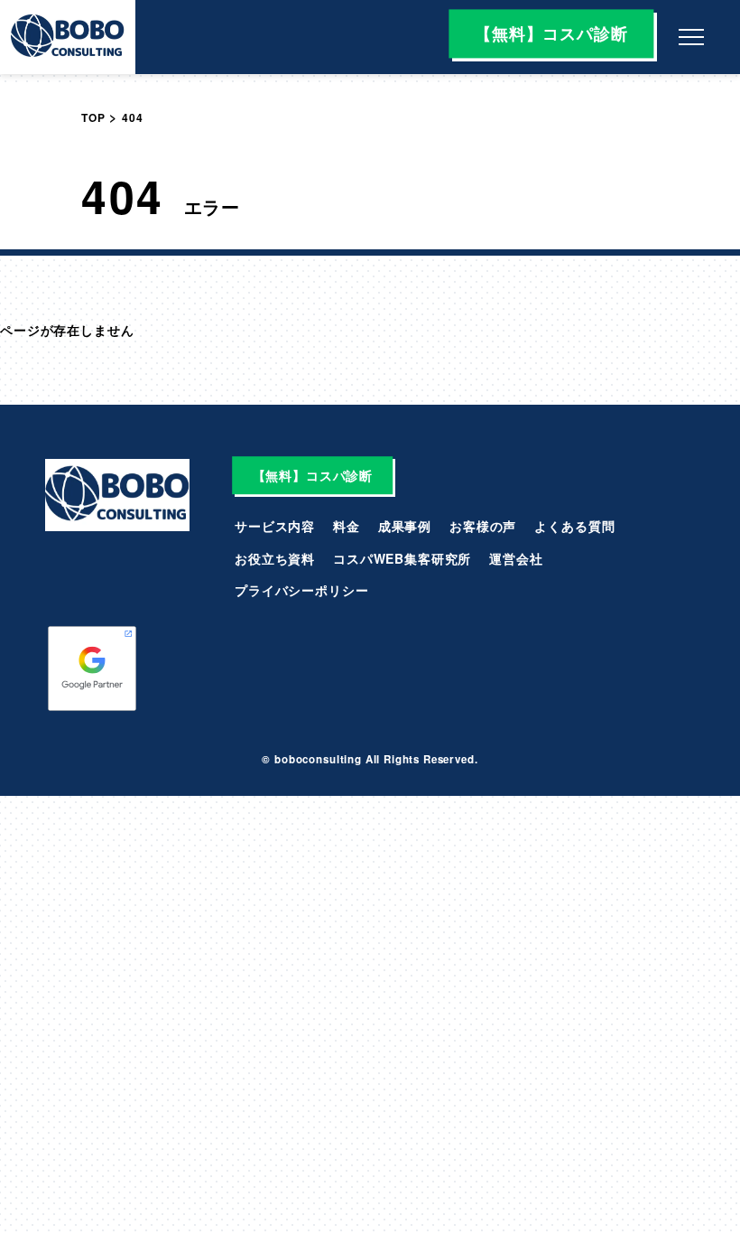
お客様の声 (482, 526)
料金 (346, 526)
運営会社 (515, 558)
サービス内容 (275, 526)
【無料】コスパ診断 (551, 33)
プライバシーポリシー (301, 590)
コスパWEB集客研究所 (402, 558)
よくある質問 (574, 526)
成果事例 (404, 526)
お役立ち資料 (275, 558)
